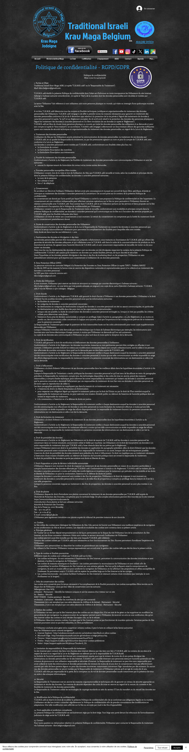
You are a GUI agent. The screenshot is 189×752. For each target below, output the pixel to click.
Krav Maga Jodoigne (49, 43)
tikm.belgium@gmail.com (45, 275)
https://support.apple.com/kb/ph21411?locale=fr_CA (65, 643)
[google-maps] (152, 51)
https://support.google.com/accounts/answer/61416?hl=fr (69, 638)
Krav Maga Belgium (98, 35)
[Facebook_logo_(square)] (115, 51)
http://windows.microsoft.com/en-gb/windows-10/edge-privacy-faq (80, 635)
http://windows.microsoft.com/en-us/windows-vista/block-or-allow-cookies (84, 633)
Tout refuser (163, 747)
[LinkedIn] (146, 51)
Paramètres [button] (148, 747)
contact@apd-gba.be (49, 514)
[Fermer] (185, 747)
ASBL (130, 41)
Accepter (177, 747)
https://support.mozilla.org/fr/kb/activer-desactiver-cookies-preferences (75, 640)
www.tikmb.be (64, 95)
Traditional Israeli (98, 25)
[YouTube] (121, 51)
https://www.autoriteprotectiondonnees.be (51, 499)
